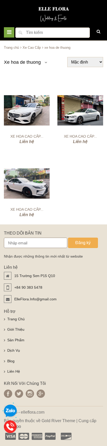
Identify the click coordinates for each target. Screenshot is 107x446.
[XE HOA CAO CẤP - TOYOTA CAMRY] (27, 183)
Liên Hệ (13, 371)
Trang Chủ (16, 319)
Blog (11, 361)
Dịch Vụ (13, 350)
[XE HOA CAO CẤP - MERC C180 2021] (27, 110)
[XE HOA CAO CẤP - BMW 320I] (80, 110)
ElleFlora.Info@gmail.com (35, 299)
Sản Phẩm (15, 340)
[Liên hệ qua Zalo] (10, 411)
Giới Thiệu (15, 329)
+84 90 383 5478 (28, 287)
